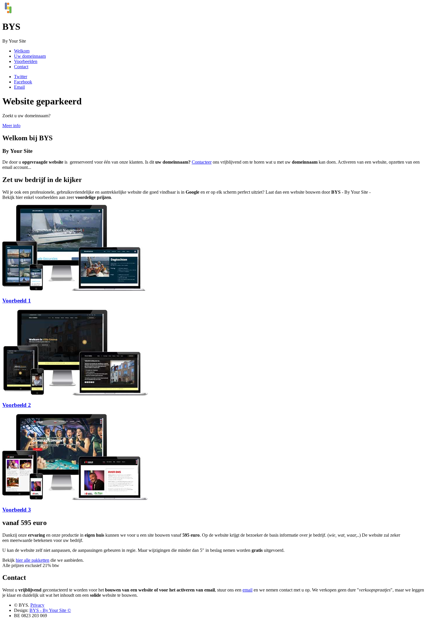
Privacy (37, 605)
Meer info (11, 125)
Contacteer (202, 162)
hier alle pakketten (32, 560)
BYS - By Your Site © (50, 610)
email (247, 589)
